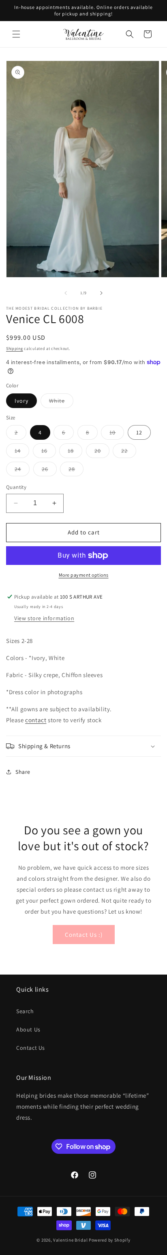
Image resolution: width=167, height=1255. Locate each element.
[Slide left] (66, 293)
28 (76, 470)
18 (75, 452)
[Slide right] (101, 293)
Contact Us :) (84, 934)
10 (116, 434)
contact (35, 720)
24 (22, 470)
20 (101, 452)
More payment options (84, 575)
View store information (44, 618)
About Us (28, 1029)
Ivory (21, 400)
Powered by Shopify (110, 1240)
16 (48, 452)
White (61, 402)
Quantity (16, 487)
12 (139, 432)
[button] (16, 34)
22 (128, 452)
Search (25, 1011)
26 (49, 470)
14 (22, 452)
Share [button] (22, 771)
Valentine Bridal (70, 1240)
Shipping (14, 348)
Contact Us (30, 1047)
